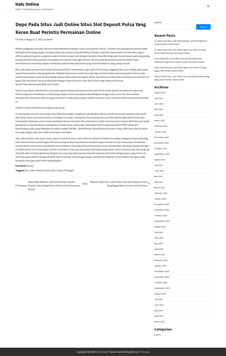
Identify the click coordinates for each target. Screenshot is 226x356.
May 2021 (158, 176)
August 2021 (160, 159)
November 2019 (161, 277)
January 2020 (160, 265)
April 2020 (158, 249)
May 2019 (158, 310)
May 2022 (158, 109)
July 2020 (158, 232)
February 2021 (160, 193)
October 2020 (160, 215)
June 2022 (159, 103)
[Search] (208, 6)
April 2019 (158, 316)
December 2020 (161, 204)
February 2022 (160, 126)
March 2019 (159, 321)
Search (157, 22)
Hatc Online (27, 4)
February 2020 (160, 260)
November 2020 (161, 209)
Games (30, 165)
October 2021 (160, 148)
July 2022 (158, 98)
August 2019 (160, 293)
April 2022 (158, 115)
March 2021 (159, 187)
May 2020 (158, 243)
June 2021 (159, 170)
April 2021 (158, 182)
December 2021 (161, 137)
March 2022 (159, 120)
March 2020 (159, 254)
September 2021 (162, 154)
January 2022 (160, 131)
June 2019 (159, 304)
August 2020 (160, 226)
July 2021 (158, 165)
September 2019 (162, 288)
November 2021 (161, 142)
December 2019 (161, 271)
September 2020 (162, 221)
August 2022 (160, 92)
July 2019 (158, 299)
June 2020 (159, 237)
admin (49, 39)
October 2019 (160, 282)
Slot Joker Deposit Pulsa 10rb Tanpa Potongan (49, 170)
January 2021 (160, 198)
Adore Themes (141, 351)
